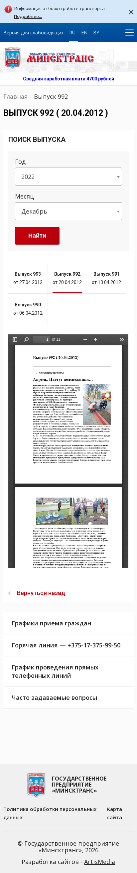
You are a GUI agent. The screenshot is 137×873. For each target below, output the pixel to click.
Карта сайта (114, 813)
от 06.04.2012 (28, 309)
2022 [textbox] (28, 177)
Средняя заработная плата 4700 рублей (68, 78)
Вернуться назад (41, 592)
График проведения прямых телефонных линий (55, 671)
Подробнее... (28, 16)
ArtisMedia (99, 862)
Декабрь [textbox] (34, 211)
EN (84, 32)
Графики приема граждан (51, 623)
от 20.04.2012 (67, 278)
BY (96, 32)
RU (72, 32)
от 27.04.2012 (28, 278)
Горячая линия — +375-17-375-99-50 (66, 645)
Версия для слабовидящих (33, 32)
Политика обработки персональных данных (49, 813)
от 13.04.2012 (106, 278)
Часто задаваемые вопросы (54, 697)
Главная (15, 96)
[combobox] (68, 177)
